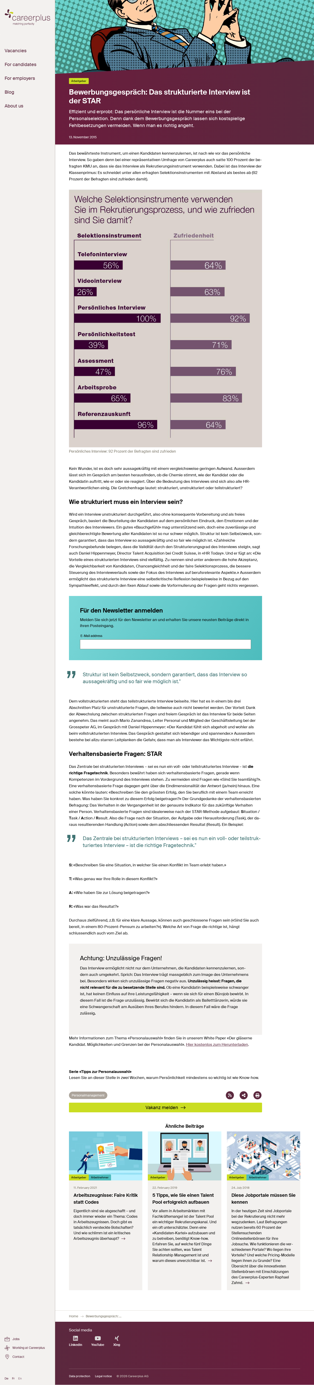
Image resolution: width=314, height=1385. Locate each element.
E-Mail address (91, 636)
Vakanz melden (162, 1107)
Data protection (79, 1376)
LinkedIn (75, 1345)
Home (73, 1316)
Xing (116, 1345)
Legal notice (103, 1376)
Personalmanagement (88, 1095)
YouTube (97, 1345)
